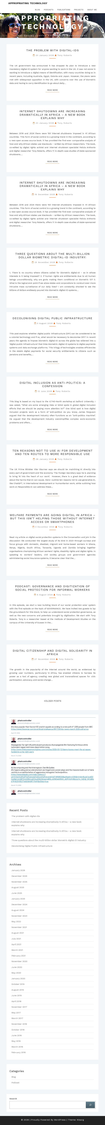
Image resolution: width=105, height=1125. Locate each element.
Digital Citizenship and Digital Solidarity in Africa (52, 652)
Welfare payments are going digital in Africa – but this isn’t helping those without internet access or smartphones (53, 518)
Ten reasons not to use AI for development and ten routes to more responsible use (52, 452)
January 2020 (18, 978)
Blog (37, 10)
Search (13, 1098)
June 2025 (17, 893)
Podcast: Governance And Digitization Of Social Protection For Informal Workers (52, 588)
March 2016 (17, 1047)
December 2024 (19, 904)
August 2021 (18, 933)
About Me (92, 10)
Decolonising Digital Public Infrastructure (53, 318)
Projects (78, 10)
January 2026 (18, 870)
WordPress (60, 1120)
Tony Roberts (64, 55)
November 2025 (19, 882)
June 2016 (17, 1035)
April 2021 (16, 944)
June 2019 (17, 995)
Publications (63, 10)
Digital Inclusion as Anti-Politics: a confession (52, 384)
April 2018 (16, 1001)
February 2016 (19, 1052)
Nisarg (80, 1120)
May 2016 (16, 1041)
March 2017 (17, 1018)
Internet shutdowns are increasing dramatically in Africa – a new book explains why (52, 115)
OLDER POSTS (53, 701)
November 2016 (19, 1024)
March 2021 (17, 950)
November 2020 (19, 961)
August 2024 (18, 910)
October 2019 (18, 984)
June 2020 (17, 967)
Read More (53, 90)
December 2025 (19, 876)
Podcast (15, 1082)
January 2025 (18, 899)
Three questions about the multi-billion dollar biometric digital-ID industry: (52, 255)
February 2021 (19, 955)
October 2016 (18, 1030)
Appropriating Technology (27, 3)
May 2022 (16, 921)
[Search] (90, 1105)
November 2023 (19, 916)
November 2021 (19, 927)
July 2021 (16, 938)
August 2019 (18, 990)
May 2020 (16, 973)
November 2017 (19, 1007)
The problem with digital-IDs (52, 50)
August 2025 (18, 887)
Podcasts (48, 10)
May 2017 (16, 1012)
